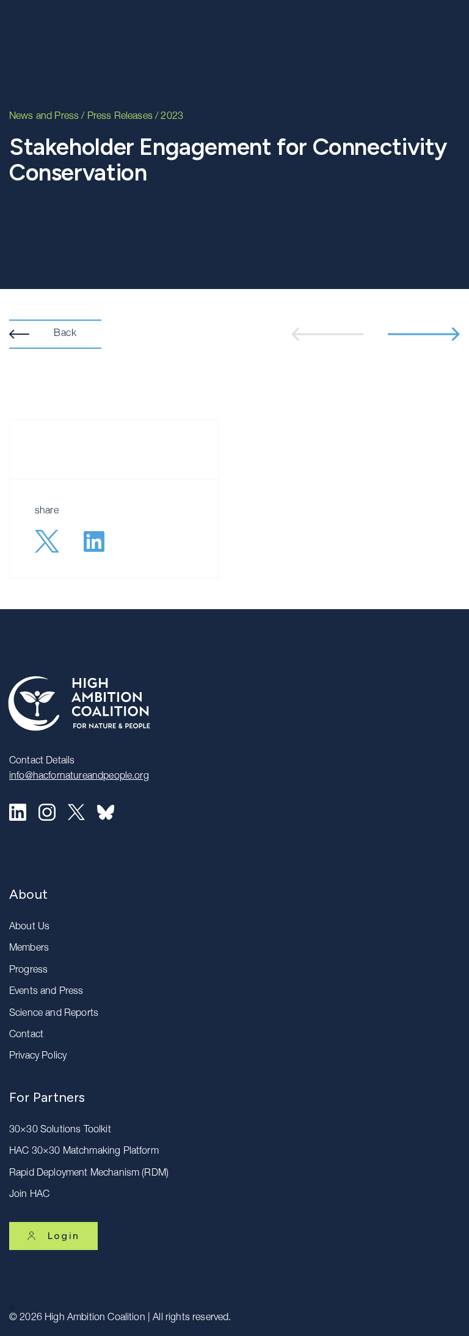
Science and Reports (53, 1014)
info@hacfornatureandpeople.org (79, 777)
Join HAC (29, 1195)
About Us (29, 927)
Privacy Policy (38, 1057)
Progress (28, 971)
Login (63, 1235)
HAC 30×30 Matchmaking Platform (84, 1152)
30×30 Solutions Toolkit (60, 1130)
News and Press (44, 117)
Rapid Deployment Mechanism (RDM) (89, 1174)
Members (29, 949)
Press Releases (120, 117)
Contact (26, 1035)
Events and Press (46, 992)
